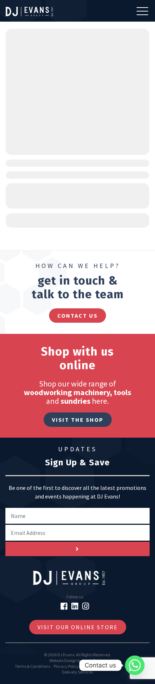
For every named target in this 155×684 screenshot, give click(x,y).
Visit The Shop (77, 419)
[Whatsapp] (135, 665)
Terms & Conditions (32, 666)
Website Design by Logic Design (77, 660)
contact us (77, 315)
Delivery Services (77, 672)
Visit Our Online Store (77, 627)
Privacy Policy (66, 666)
